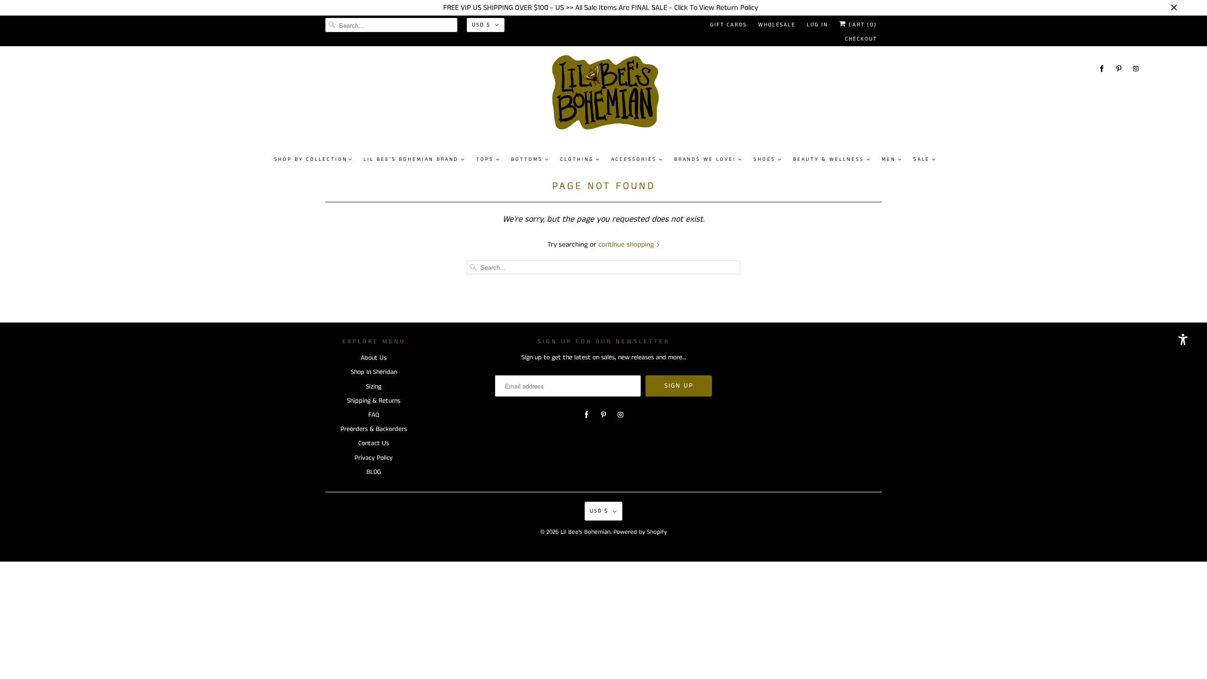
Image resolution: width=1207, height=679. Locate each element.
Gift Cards (728, 25)
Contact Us (373, 443)
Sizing (373, 386)
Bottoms (527, 159)
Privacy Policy (374, 458)
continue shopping (627, 244)
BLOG (373, 472)
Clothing (577, 159)
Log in (817, 25)
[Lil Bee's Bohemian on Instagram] (1136, 68)
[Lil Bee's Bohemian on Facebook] (1102, 68)
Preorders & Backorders (373, 429)
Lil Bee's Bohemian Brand (411, 159)
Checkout (861, 39)
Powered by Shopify (640, 532)
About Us (374, 358)
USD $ (481, 25)
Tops (485, 159)
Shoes (764, 159)
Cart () (861, 25)
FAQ (373, 415)
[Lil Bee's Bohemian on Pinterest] (1119, 68)
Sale (921, 159)
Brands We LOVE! (705, 159)
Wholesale (776, 25)
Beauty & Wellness (828, 159)
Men (889, 159)
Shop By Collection (310, 159)
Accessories (634, 159)
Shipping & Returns (373, 401)
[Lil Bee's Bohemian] (608, 96)
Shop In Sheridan (374, 372)
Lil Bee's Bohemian (586, 532)
